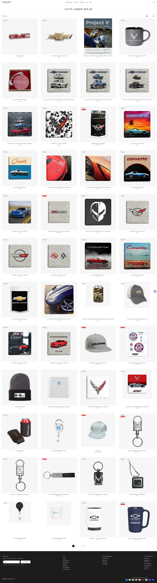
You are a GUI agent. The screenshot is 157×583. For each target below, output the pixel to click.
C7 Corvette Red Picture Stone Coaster (59, 187)
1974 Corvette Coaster (137, 187)
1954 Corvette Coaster (137, 275)
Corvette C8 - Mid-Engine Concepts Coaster (19, 143)
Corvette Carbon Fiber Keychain (98, 494)
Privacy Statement (147, 565)
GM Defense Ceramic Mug (59, 538)
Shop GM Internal (66, 569)
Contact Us (146, 568)
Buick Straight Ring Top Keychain (19, 494)
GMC (87, 2)
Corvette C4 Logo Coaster (19, 275)
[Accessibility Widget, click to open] (155, 291)
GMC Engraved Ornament (20, 99)
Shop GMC (65, 565)
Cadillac (76, 2)
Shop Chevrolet (66, 560)
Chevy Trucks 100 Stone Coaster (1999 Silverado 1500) (59, 99)
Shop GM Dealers (66, 567)
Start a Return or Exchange (147, 561)
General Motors (69, 2)
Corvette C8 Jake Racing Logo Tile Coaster (98, 231)
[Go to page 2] (83, 546)
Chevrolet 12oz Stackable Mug (98, 538)
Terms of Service (147, 563)
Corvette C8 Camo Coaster (59, 143)
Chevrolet (82, 2)
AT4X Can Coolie (19, 450)
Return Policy (146, 558)
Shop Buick (65, 563)
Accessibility (146, 566)
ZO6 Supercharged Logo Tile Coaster (59, 231)
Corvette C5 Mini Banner (98, 143)
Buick (90, 2)
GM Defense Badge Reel (19, 538)
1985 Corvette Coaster (137, 143)
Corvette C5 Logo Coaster (137, 231)
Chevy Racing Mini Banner (20, 319)
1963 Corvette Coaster (19, 187)
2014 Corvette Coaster (98, 275)
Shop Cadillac (65, 562)
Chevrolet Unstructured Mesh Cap (137, 319)
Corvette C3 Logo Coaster (59, 275)
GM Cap (98, 450)
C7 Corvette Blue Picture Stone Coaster (59, 319)
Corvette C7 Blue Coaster (19, 231)
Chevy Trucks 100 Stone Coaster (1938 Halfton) (98, 99)
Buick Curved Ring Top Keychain (137, 450)
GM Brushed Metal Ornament (137, 494)
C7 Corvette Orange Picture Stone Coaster (98, 187)
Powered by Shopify (144, 577)
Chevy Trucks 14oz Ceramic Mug (137, 538)
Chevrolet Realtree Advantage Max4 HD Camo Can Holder (98, 319)
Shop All (64, 558)
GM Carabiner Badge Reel (59, 450)
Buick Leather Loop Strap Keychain (59, 494)
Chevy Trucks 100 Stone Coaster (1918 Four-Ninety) (137, 99)
